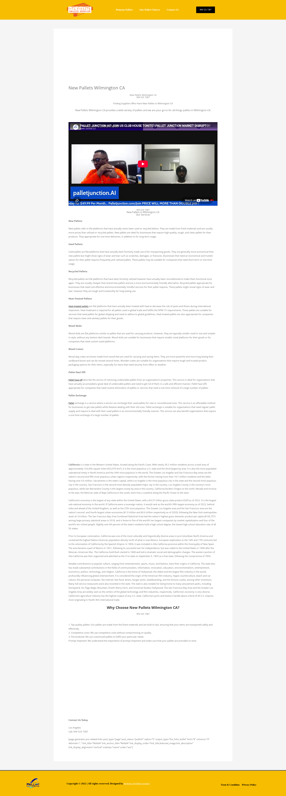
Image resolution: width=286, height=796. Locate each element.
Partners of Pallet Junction (137, 783)
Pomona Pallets (124, 9)
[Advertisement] (143, 63)
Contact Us (173, 9)
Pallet (71, 403)
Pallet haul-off (76, 379)
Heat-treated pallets (78, 306)
